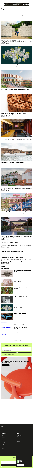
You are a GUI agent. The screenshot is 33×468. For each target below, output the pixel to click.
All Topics (3, 442)
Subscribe (3, 437)
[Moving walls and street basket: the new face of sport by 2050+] (9, 242)
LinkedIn (3, 448)
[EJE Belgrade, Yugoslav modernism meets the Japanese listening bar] (16, 136)
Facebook (3, 452)
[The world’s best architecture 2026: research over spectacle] (16, 160)
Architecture (3, 43)
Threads (3, 450)
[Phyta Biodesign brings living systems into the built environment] (16, 63)
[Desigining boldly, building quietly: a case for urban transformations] (16, 210)
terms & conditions (11, 354)
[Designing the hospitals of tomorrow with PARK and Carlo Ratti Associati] (16, 87)
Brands (17, 438)
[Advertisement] (16, 412)
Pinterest (3, 453)
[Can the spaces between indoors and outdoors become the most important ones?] (16, 234)
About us (3, 435)
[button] (18, 460)
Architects (18, 441)
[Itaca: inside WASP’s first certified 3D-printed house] (16, 38)
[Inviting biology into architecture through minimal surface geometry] (16, 111)
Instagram (3, 446)
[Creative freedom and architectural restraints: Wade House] (16, 185)
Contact (3, 440)
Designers (18, 439)
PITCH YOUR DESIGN (6, 365)
